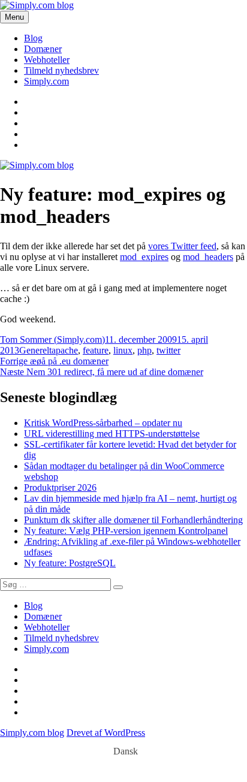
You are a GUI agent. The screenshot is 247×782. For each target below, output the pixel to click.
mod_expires (144, 257)
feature (96, 350)
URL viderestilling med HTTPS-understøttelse (112, 433)
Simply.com (46, 81)
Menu (14, 17)
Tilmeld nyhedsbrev (61, 70)
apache (65, 350)
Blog (33, 38)
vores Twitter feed (182, 246)
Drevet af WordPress (106, 732)
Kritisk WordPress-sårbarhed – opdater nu (103, 423)
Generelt (35, 350)
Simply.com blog (32, 732)
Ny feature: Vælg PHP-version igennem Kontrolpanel (126, 531)
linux (122, 350)
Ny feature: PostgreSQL (70, 563)
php (144, 350)
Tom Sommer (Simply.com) (52, 339)
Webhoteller (47, 60)
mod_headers (208, 257)
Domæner (43, 49)
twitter (168, 350)
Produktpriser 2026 (60, 487)
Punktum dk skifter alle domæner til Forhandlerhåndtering (133, 520)
